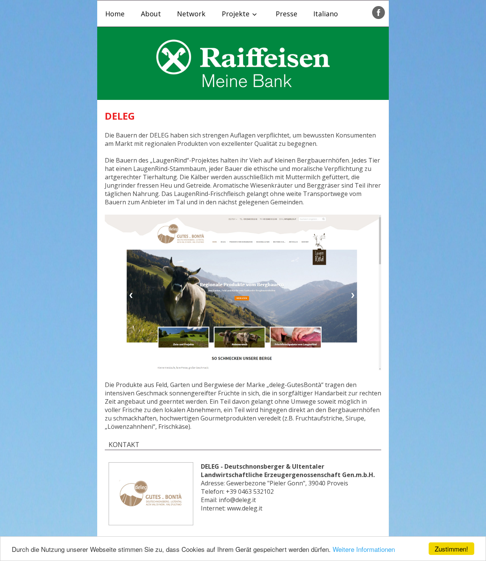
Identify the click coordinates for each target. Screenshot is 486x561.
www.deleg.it (244, 508)
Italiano (325, 13)
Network (191, 13)
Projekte (235, 13)
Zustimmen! (451, 548)
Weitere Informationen (364, 549)
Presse (286, 13)
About (151, 13)
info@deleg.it (237, 500)
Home (115, 13)
